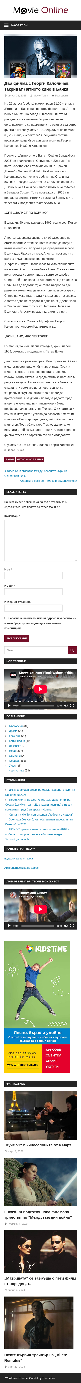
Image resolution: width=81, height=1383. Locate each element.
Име (8, 569)
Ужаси (13, 765)
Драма (13, 730)
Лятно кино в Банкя (30, 459)
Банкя (10, 459)
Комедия (14, 736)
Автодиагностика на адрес (21, 867)
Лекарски (15, 745)
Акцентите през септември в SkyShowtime (47, 480)
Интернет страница (17, 601)
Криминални (17, 740)
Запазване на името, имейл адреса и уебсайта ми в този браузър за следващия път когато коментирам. (40, 623)
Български (61, 95)
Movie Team (41, 95)
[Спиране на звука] (66, 705)
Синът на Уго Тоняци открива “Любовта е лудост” (41, 814)
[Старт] (9, 705)
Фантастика (16, 770)
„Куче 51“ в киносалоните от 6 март (37, 1145)
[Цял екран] (72, 705)
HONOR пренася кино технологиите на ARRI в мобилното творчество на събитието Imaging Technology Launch (37, 834)
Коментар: (12, 516)
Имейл (9, 585)
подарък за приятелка (18, 858)
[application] (40, 689)
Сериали (14, 760)
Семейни (15, 755)
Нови (12, 750)
